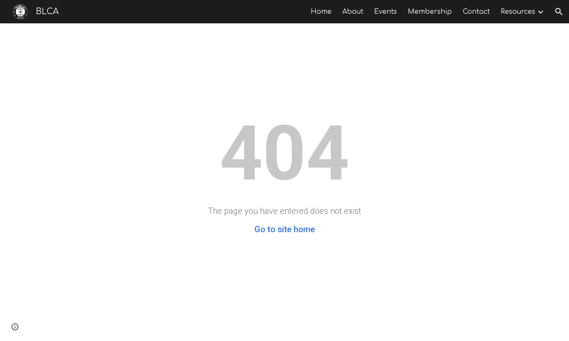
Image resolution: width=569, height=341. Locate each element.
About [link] (352, 11)
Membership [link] (430, 11)
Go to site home (285, 229)
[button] (559, 12)
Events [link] (385, 11)
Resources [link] (518, 11)
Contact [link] (476, 11)
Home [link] (321, 11)
